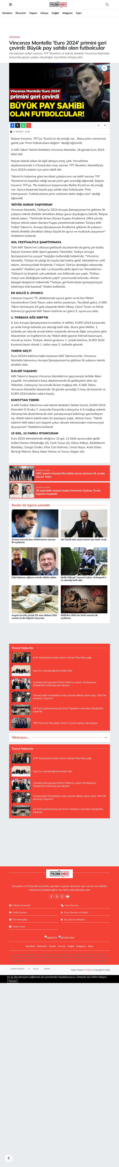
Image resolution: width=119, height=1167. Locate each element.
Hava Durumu (72, 905)
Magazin (67, 13)
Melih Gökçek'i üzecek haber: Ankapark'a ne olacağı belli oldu (83, 579)
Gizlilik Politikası (17, 968)
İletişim (47, 968)
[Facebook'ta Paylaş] (12, 125)
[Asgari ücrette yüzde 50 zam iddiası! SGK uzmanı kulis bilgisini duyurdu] (35, 598)
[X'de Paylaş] (17, 125)
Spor (79, 13)
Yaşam (33, 13)
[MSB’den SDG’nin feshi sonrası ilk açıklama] (84, 598)
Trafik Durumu (19, 912)
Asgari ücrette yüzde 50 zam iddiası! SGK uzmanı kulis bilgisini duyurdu (34, 616)
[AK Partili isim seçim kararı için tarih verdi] (84, 523)
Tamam (12, 980)
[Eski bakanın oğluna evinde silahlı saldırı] (35, 561)
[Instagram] (62, 896)
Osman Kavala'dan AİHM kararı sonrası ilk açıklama (33, 541)
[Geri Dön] (8, 1158)
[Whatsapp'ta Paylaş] (23, 125)
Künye (36, 968)
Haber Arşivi (19, 926)
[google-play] (66, 937)
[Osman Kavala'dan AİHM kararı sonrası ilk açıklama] (35, 523)
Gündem (7, 13)
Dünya (44, 13)
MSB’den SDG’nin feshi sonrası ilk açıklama (79, 616)
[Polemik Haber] (58, 4)
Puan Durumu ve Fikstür (76, 912)
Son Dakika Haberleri (74, 919)
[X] (56, 896)
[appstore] (50, 937)
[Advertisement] (59, 841)
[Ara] (107, 5)
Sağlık (55, 13)
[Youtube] (67, 896)
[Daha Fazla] (28, 125)
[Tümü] (106, 737)
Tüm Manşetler (19, 919)
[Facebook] (51, 896)
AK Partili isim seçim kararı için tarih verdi (83, 539)
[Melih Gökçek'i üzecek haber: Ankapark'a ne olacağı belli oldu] (84, 561)
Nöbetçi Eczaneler (22, 905)
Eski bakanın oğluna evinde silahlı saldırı (34, 577)
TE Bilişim (88, 970)
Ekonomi (21, 13)
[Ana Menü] (10, 4)
